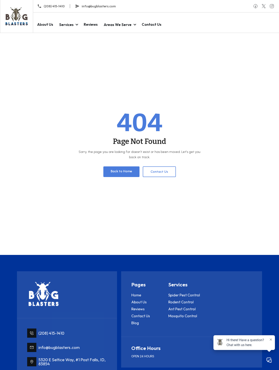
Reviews (91, 24)
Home (136, 295)
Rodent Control (181, 302)
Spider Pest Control (184, 295)
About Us (45, 24)
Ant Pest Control (182, 309)
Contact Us (151, 24)
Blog (135, 323)
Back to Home (121, 171)
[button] (68, 24)
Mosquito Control (182, 316)
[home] (16, 16)
